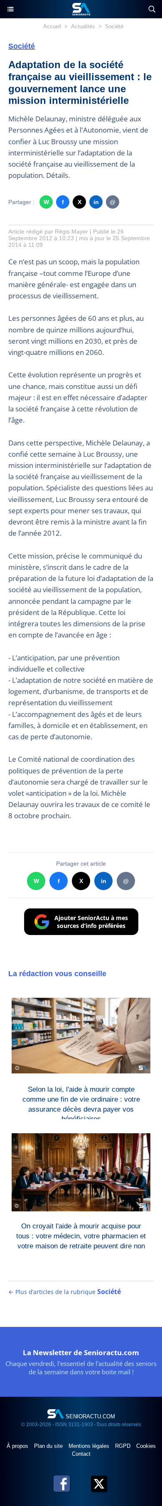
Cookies (146, 1446)
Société (114, 26)
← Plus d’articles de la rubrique (64, 1292)
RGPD (123, 1446)
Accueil (52, 26)
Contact (81, 1454)
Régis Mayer (71, 231)
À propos (18, 1446)
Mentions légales (90, 1446)
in (96, 202)
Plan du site (49, 1446)
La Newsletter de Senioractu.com (81, 1352)
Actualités (83, 26)
